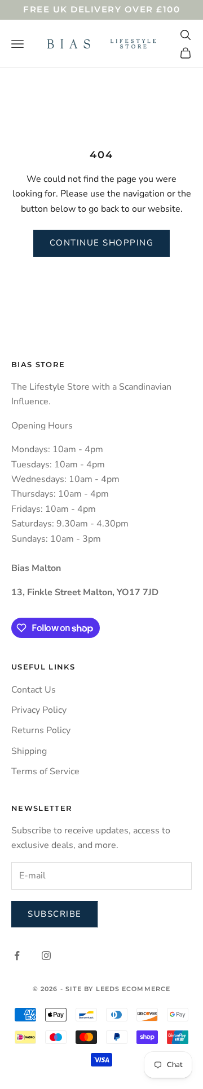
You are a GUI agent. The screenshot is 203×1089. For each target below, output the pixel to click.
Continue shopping (102, 242)
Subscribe (55, 914)
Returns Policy (40, 730)
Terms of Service (45, 771)
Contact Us (33, 690)
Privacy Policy (39, 710)
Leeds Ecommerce (133, 989)
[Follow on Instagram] (46, 955)
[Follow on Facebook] (17, 955)
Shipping (29, 751)
